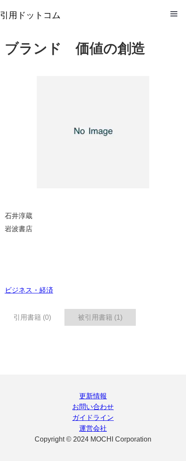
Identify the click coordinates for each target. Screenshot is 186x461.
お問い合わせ (93, 406)
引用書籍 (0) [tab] (32, 317)
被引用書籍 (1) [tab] (100, 317)
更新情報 (93, 396)
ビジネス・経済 (29, 290)
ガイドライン (93, 417)
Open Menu (173, 13)
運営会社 (93, 428)
